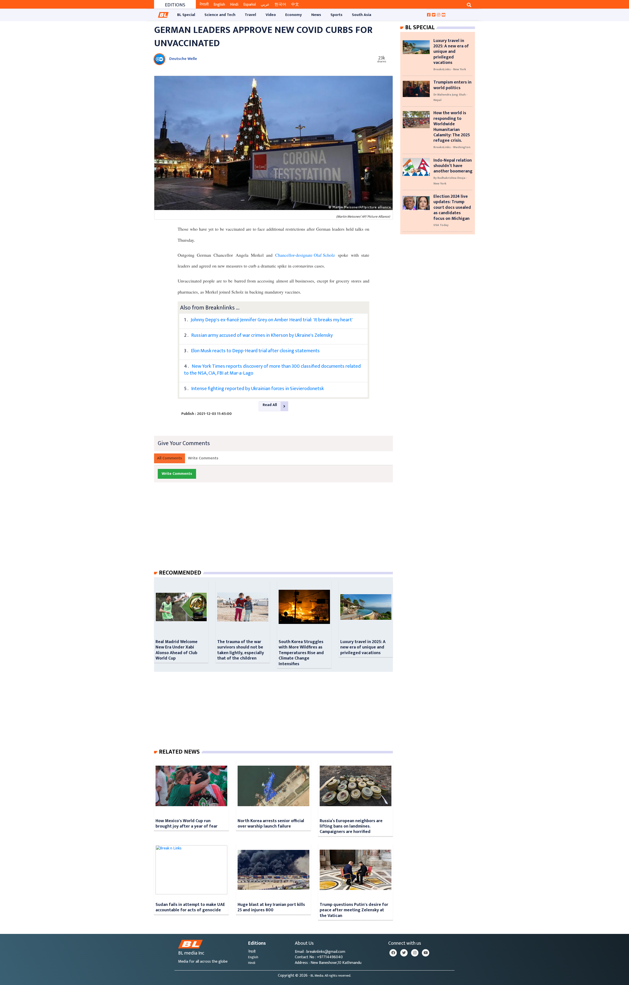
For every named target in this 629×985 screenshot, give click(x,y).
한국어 (280, 4)
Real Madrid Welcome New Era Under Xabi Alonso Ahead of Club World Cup (177, 650)
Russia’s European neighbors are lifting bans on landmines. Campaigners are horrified (351, 826)
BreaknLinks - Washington (451, 147)
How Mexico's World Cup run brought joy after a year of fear (186, 823)
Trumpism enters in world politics (452, 85)
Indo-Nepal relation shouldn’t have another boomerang (452, 166)
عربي (265, 4)
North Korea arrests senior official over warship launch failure (271, 823)
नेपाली (204, 4)
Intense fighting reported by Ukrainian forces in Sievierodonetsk (257, 388)
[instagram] (414, 953)
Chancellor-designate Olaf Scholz (305, 255)
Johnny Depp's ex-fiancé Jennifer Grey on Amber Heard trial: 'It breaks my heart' (272, 320)
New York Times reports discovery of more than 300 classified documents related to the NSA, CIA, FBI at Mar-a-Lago (272, 369)
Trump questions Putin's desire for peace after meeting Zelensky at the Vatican (354, 910)
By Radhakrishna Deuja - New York (450, 180)
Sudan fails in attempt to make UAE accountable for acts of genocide (190, 907)
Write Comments (203, 458)
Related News (179, 752)
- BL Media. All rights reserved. (330, 975)
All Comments (169, 458)
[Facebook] (393, 953)
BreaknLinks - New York (449, 69)
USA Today (440, 225)
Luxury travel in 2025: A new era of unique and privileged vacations (363, 647)
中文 (295, 4)
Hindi (234, 4)
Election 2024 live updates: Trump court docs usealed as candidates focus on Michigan (452, 207)
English (219, 4)
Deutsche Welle (183, 59)
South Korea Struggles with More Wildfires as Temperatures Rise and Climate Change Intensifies (301, 652)
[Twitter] (404, 953)
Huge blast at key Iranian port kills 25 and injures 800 (271, 907)
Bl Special (420, 27)
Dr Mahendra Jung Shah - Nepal (450, 97)
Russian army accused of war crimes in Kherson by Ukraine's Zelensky (262, 335)
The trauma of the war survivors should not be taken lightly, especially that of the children (240, 650)
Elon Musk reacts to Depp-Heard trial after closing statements (255, 351)
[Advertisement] (277, 530)
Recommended (180, 573)
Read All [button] (270, 405)
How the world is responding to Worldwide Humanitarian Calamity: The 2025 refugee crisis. (451, 126)
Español (249, 4)
